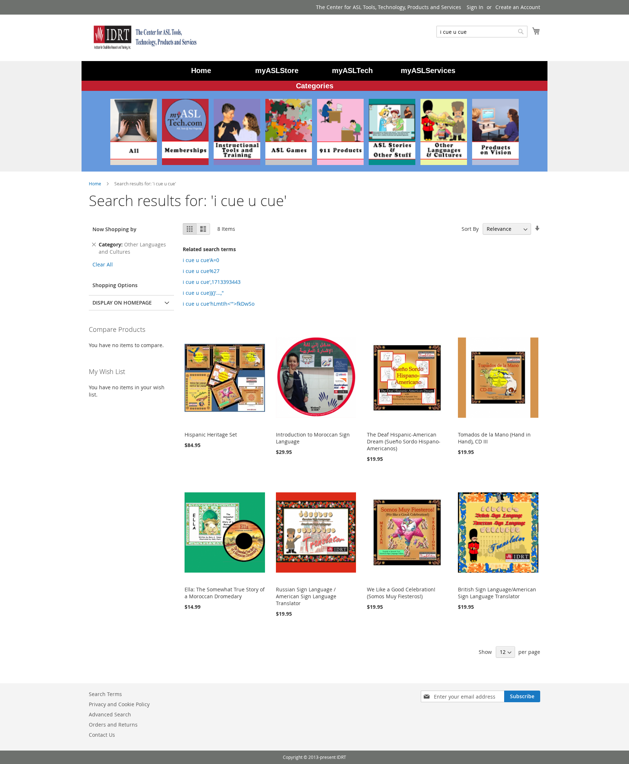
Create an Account (517, 7)
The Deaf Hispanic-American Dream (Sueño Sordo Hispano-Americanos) (403, 441)
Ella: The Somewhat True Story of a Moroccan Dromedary (225, 593)
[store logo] (143, 37)
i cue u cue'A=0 (201, 260)
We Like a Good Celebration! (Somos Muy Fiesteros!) (401, 593)
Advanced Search (110, 714)
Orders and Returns (113, 724)
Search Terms (105, 694)
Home (95, 183)
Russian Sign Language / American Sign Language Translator (306, 596)
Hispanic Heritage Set (211, 434)
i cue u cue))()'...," (203, 292)
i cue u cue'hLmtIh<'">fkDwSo (218, 303)
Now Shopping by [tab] (114, 229)
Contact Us (102, 734)
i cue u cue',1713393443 (212, 281)
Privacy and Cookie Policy (119, 704)
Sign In (475, 7)
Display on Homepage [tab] (122, 302)
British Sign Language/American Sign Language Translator (497, 593)
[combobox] (481, 31)
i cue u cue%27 (201, 271)
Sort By (470, 228)
